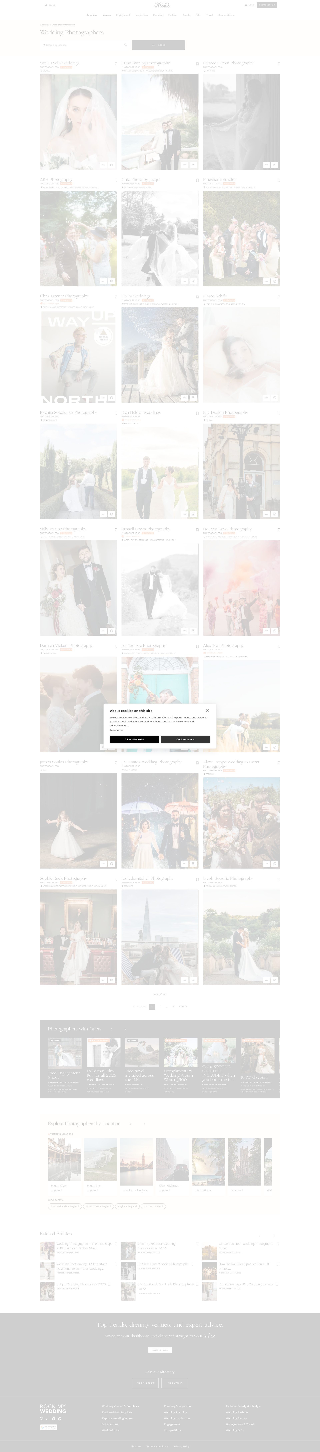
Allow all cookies (134, 739)
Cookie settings (185, 739)
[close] (207, 710)
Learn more (116, 730)
